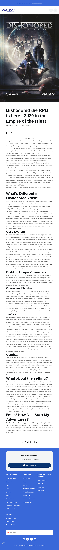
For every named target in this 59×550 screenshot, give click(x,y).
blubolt (43, 545)
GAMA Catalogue (41, 480)
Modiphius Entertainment (26, 545)
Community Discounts (29, 499)
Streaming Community (29, 488)
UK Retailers (40, 484)
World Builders (27, 495)
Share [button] (10, 133)
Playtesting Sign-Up (28, 492)
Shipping (8, 492)
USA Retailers (41, 487)
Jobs (7, 488)
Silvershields (26, 478)
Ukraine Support (27, 502)
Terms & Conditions (11, 525)
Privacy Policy (10, 521)
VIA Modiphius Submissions (13, 509)
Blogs (24, 482)
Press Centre (40, 490)
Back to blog (31, 442)
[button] (4, 3)
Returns (8, 495)
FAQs (7, 485)
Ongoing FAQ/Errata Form (13, 505)
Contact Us (9, 482)
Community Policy (11, 518)
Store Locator (10, 499)
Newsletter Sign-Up (11, 502)
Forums (25, 485)
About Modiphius (11, 478)
